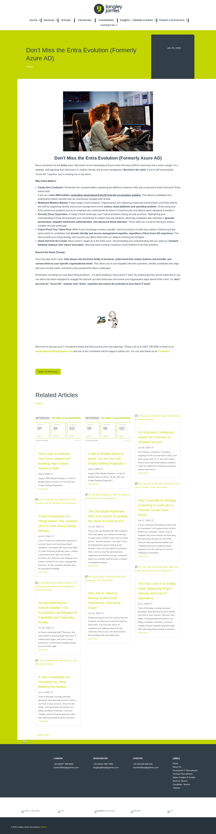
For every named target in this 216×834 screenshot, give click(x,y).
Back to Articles (48, 372)
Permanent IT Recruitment (185, 770)
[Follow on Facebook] (174, 9)
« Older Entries (42, 735)
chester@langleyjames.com (146, 767)
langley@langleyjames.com (106, 767)
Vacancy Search (180, 781)
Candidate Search (181, 784)
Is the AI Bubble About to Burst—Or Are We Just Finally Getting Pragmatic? (107, 458)
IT (52, 474)
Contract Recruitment (182, 774)
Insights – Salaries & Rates (136, 20)
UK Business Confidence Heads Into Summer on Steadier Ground (156, 437)
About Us (177, 767)
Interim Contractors (171, 20)
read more (43, 489)
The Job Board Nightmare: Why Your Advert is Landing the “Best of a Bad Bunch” (107, 516)
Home (33, 20)
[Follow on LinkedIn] (186, 9)
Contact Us (108, 25)
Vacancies (84, 20)
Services (49, 20)
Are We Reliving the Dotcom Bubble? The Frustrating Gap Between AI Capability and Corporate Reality (58, 612)
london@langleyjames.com (66, 767)
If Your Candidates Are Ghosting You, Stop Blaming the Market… (54, 682)
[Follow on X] (180, 9)
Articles (66, 20)
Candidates (106, 20)
